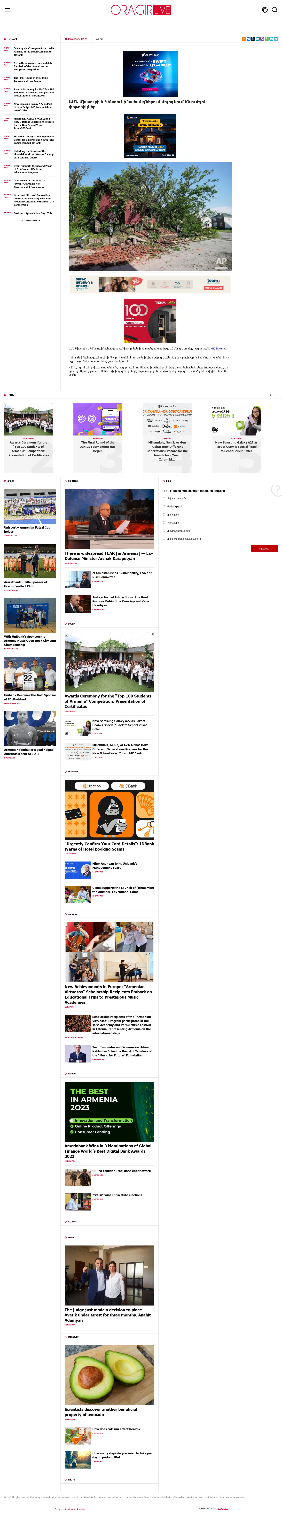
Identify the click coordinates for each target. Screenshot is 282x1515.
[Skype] (271, 39)
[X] (253, 39)
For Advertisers (79, 1509)
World (99, 38)
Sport (11, 481)
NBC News (216, 348)
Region (72, 1221)
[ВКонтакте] (249, 39)
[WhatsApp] (267, 39)
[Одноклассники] (244, 39)
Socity (72, 624)
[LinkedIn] (258, 39)
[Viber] (262, 39)
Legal (71, 1237)
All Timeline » (30, 220)
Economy (73, 771)
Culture (72, 914)
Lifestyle (73, 1337)
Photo (71, 1480)
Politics (73, 481)
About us (69, 1509)
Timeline (12, 39)
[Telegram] (276, 39)
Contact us (59, 1509)
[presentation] (270, 395)
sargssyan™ (223, 1508)
